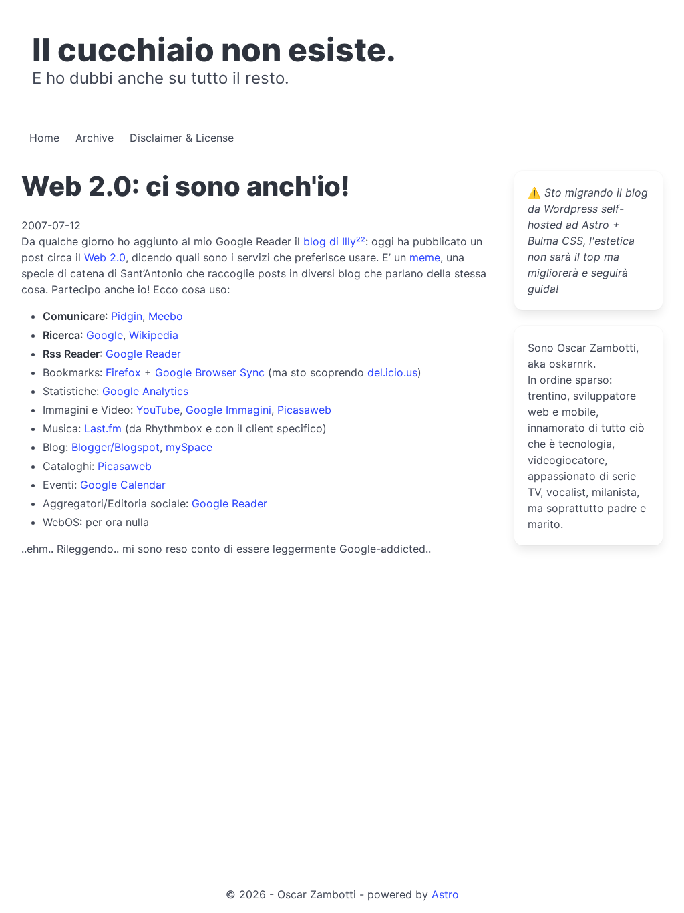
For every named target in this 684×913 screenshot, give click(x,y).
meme (424, 257)
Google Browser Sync (210, 372)
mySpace (189, 447)
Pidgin (126, 316)
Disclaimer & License (182, 137)
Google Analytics (145, 391)
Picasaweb (304, 409)
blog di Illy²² (334, 241)
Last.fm (103, 428)
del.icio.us (392, 372)
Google (104, 335)
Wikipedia (153, 335)
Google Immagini (228, 409)
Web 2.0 (105, 257)
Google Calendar (123, 484)
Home (44, 137)
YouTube (158, 409)
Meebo (165, 316)
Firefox (123, 372)
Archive (94, 137)
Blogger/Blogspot (115, 447)
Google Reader (143, 353)
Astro (445, 894)
